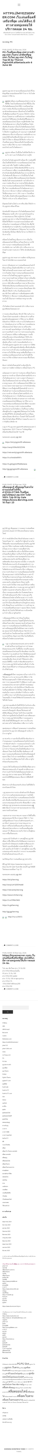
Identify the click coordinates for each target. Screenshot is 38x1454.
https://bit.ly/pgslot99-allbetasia (18, 442)
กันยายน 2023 (6, 1231)
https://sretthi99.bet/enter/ (10, 1042)
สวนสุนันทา (5, 1170)
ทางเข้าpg (5, 1125)
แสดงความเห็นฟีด (7, 1419)
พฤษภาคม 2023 (6, 1244)
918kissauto (5, 1364)
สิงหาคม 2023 (6, 1234)
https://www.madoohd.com (10, 1316)
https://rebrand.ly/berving (12, 890)
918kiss (4, 1314)
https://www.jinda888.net (9, 1281)
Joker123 (5, 1045)
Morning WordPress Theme (14, 1449)
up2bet (4, 1103)
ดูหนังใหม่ (5, 1119)
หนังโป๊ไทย (5, 1293)
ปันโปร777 (5, 1138)
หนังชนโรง (5, 1177)
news (3, 1052)
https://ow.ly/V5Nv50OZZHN (13, 447)
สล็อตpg (4, 1157)
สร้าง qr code (28, 1384)
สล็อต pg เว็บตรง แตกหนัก (21, 1388)
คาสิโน (4, 1106)
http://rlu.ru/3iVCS (15, 917)
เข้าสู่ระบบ (5, 1413)
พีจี (3, 1141)
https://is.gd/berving (10, 905)
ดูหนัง (4, 1109)
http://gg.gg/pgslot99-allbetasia (15, 469)
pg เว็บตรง (5, 1071)
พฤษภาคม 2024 (6, 1222)
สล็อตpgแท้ (7, 674)
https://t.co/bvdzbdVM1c (12, 457)
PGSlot (4, 1074)
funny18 (4, 1297)
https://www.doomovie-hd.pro (11, 1306)
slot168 (4, 1268)
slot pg (4, 1374)
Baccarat (5, 1032)
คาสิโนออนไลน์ (12, 1373)
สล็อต (3, 1148)
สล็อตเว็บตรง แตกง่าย (8, 1270)
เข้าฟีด (4, 1416)
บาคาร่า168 (17, 1382)
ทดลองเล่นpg (6, 1122)
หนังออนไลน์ (32, 1400)
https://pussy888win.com (9, 1327)
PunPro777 (5, 1090)
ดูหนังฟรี (4, 1343)
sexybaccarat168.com (28, 1370)
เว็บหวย (14, 1402)
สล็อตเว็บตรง (6, 1164)
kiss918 (4, 1300)
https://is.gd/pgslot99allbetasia (14, 464)
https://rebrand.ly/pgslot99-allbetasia (17, 452)
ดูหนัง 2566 (25, 1374)
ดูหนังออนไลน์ (6, 1113)
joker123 (5, 1266)
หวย (3, 1183)
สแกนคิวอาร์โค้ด (7, 1173)
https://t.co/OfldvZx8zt (11, 900)
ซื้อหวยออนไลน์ (6, 1352)
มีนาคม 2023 (6, 1250)
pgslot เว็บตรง (12, 1367)
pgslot (7, 101)
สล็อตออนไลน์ (6, 1161)
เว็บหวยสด (19, 1402)
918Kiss (4, 1023)
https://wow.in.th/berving (12, 895)
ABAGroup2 (6, 1029)
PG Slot (4, 1061)
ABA (3, 1026)
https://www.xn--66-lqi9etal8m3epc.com (14, 1318)
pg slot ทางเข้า (6, 1064)
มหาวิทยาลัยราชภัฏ (16, 1384)
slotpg (4, 1291)
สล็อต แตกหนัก (6, 1154)
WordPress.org (7, 1422)
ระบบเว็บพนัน (6, 1145)
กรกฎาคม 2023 (6, 1238)
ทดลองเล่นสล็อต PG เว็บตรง (20, 1379)
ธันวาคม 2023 (6, 1225)
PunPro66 (5, 1087)
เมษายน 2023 (6, 1247)
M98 (15, 1364)
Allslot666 (11, 1364)
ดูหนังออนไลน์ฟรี (7, 1116)
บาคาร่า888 (5, 1132)
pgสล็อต (4, 1084)
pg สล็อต (4, 1068)
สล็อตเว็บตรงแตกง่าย (8, 1167)
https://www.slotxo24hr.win (10, 1289)
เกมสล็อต (4, 1190)
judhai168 (5, 1277)
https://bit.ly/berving (10, 879)
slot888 (4, 1279)
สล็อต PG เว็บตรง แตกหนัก (9, 1151)
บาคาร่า (4, 1129)
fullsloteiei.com (7, 1039)
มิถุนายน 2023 (6, 1241)
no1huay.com (6, 1055)
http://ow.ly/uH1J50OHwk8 (12, 885)
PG (3, 1058)
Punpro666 (14, 1370)
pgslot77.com (6, 1081)
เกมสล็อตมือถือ (6, 1193)
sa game (19, 1370)
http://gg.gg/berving (10, 911)
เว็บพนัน (4, 1196)
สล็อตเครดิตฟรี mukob (11, 1396)
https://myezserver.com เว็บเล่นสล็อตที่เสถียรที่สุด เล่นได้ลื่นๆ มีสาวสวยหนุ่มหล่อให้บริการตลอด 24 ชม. (18, 21)
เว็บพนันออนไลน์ (7, 1199)
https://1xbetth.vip (7, 1295)
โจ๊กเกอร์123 (5, 1206)
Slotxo (4, 1100)
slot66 (4, 1273)
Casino (4, 1036)
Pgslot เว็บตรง (6, 1077)
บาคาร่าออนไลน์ (7, 1135)
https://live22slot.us (8, 1339)
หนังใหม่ (4, 1180)
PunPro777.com (7, 1093)
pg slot (17, 411)
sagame (4, 1320)
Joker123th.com (7, 1048)
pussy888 (5, 1285)
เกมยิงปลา (5, 1186)
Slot (3, 1097)
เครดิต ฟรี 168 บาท (7, 1402)
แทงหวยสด (5, 1202)
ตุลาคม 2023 (6, 1228)
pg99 (3, 1335)
